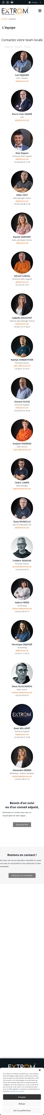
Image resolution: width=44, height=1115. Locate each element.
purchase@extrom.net (22, 566)
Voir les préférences (22, 1110)
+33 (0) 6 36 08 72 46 (22, 204)
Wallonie (9, 46)
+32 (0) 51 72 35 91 (22, 369)
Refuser (22, 1104)
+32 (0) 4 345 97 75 (22, 779)
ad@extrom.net (22, 159)
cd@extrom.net (22, 81)
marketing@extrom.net (22, 776)
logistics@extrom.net (22, 488)
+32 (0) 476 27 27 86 (22, 737)
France (27, 46)
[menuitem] (37, 2)
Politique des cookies (17, 1091)
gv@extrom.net (22, 201)
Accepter (22, 1097)
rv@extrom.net (22, 243)
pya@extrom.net (22, 120)
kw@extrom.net (22, 734)
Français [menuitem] (35, 2)
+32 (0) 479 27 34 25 (22, 410)
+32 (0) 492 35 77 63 (22, 162)
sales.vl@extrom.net (22, 366)
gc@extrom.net (22, 282)
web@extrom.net (22, 527)
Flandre (18, 46)
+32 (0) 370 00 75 (22, 569)
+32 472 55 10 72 (22, 285)
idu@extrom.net (22, 324)
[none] (37, 2)
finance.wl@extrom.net (22, 608)
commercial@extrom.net (22, 692)
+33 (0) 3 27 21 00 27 (22, 327)
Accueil (4, 19)
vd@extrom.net (22, 650)
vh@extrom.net (22, 408)
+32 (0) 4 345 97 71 (22, 611)
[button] (39, 1070)
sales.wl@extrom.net (22, 449)
